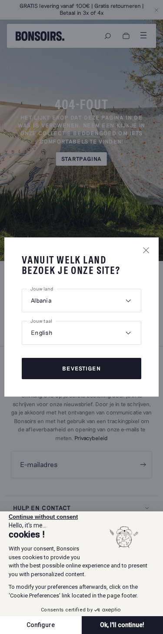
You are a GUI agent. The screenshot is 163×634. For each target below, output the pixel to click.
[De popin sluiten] (146, 250)
